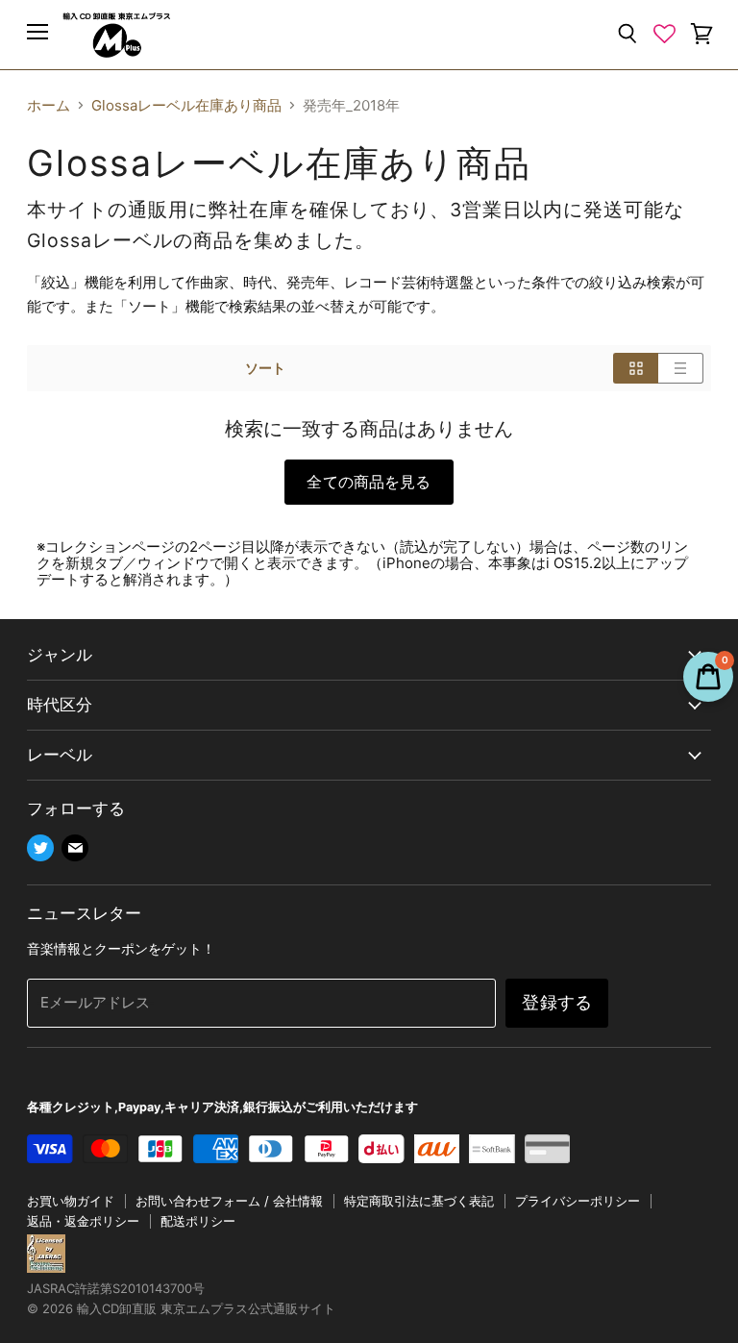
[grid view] (635, 368)
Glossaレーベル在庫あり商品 (186, 105)
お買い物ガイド (70, 1200)
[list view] (680, 368)
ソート (265, 368)
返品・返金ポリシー (83, 1221)
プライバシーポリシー (577, 1200)
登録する (557, 1002)
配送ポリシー (197, 1221)
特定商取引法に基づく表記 (419, 1200)
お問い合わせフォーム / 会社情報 (229, 1200)
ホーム (48, 105)
